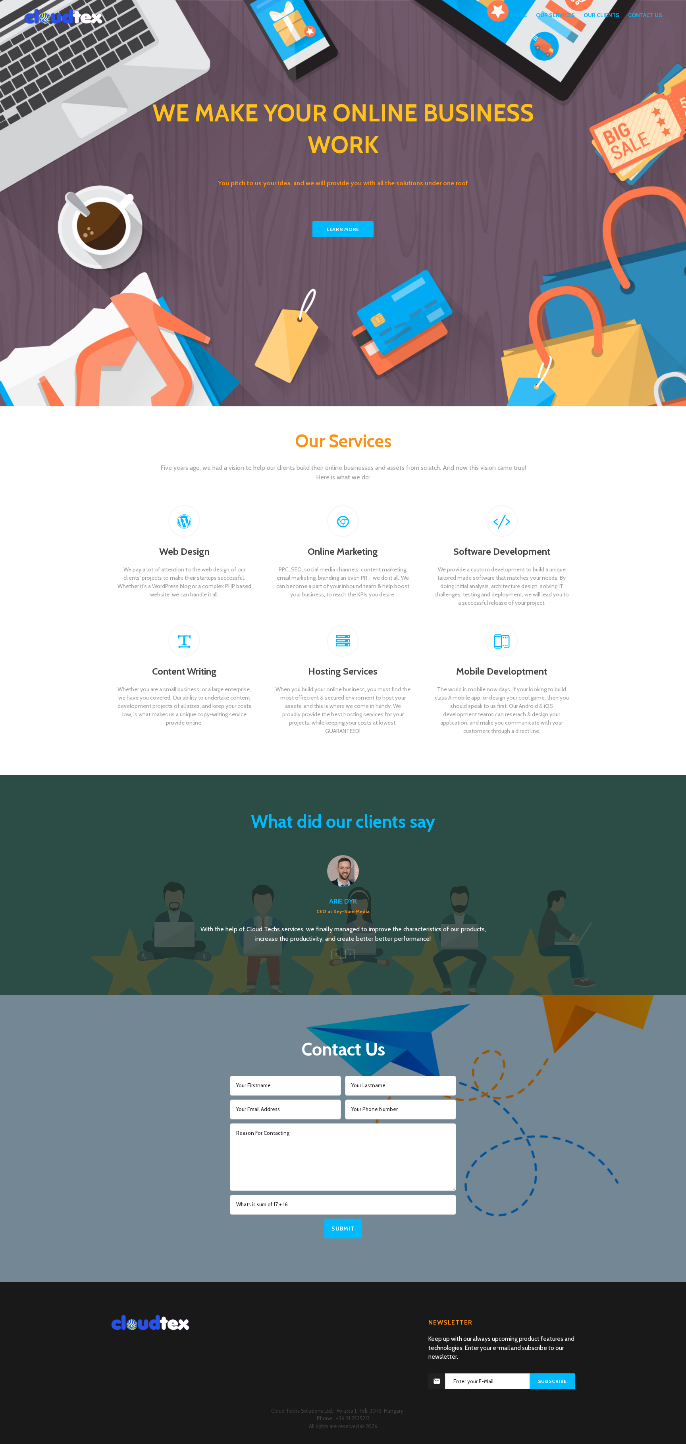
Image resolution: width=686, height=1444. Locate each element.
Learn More (343, 229)
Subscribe (552, 1381)
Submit (343, 1228)
